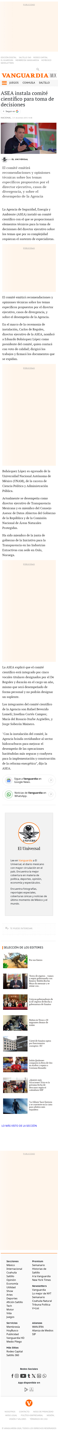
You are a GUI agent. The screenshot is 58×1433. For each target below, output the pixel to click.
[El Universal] (29, 833)
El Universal (20, 159)
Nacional (6, 118)
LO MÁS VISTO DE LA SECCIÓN (19, 1125)
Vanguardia (25, 860)
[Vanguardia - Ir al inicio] (29, 76)
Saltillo (44, 82)
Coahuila (29, 82)
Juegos (14, 82)
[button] (4, 83)
